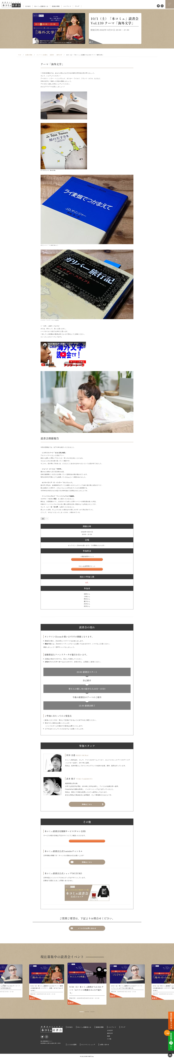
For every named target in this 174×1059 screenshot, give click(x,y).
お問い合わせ (104, 1044)
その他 (109, 1039)
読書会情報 (56, 6)
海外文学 (110, 1033)
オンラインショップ (88, 1044)
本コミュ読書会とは (41, 6)
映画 (108, 1036)
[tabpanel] (87, 984)
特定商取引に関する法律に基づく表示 (51, 1043)
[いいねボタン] (43, 518)
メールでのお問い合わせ (87, 928)
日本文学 (110, 1030)
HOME (28, 6)
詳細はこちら (87, 804)
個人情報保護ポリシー (46, 1041)
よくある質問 (71, 1044)
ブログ (77, 6)
